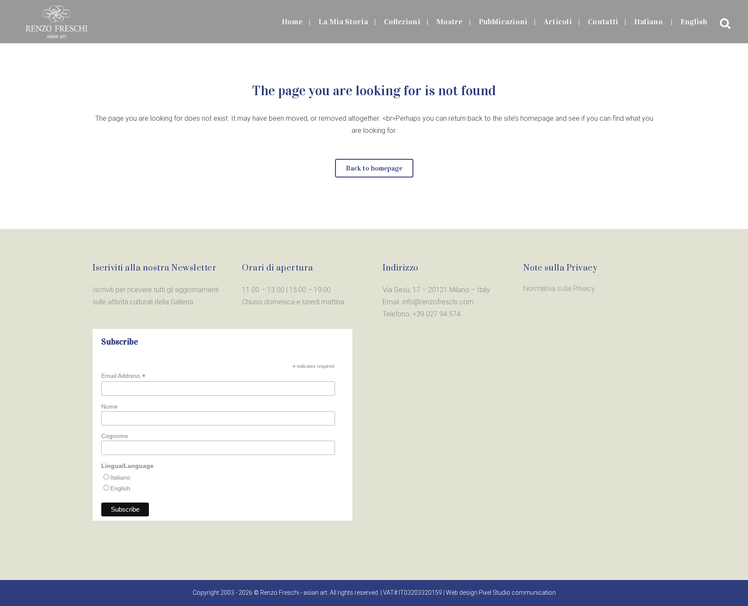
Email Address (123, 376)
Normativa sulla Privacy (559, 288)
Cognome (114, 435)
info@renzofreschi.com (438, 302)
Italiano (120, 477)
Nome (109, 406)
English (120, 488)
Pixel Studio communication (517, 592)
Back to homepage (374, 168)
